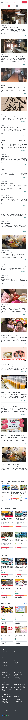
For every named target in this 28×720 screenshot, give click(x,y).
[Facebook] (2, 715)
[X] (4, 715)
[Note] (8, 715)
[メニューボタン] (2, 2)
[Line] (6, 715)
